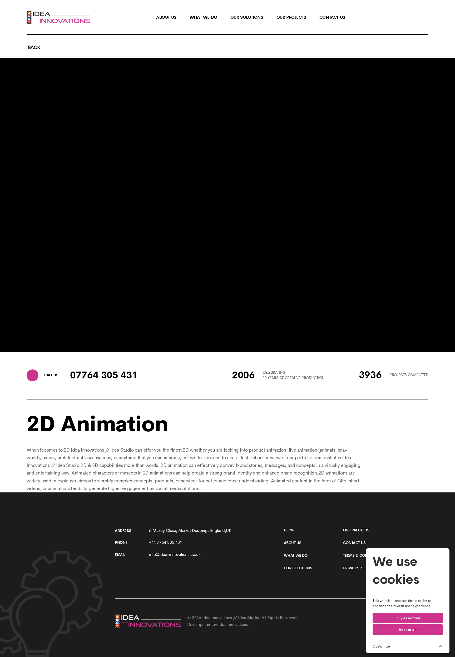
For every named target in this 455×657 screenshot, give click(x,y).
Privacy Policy (357, 568)
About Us (292, 542)
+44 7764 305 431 (165, 542)
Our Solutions (298, 568)
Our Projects (356, 530)
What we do (296, 555)
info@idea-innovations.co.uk (174, 554)
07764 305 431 (104, 375)
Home (289, 530)
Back (33, 47)
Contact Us (354, 542)
